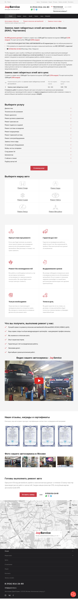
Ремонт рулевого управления (14, 118)
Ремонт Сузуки (22, 200)
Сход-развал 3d (10, 151)
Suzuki (30, 16)
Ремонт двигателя (10, 115)
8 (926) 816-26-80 (39, 7)
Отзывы (55, 2)
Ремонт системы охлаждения (14, 128)
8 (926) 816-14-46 (15, 49)
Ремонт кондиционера (12, 131)
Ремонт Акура (55, 188)
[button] (73, 594)
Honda (19, 16)
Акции (50, 2)
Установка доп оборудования (14, 145)
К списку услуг (39, 168)
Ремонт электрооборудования (14, 138)
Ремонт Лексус (22, 211)
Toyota (36, 16)
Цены (38, 2)
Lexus (41, 16)
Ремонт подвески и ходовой (14, 125)
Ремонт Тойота (55, 200)
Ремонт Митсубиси (55, 211)
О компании (44, 2)
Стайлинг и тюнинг (11, 158)
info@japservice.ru (10, 588)
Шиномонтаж (9, 155)
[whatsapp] (32, 9)
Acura (24, 16)
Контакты (70, 2)
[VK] (9, 595)
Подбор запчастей (11, 161)
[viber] (34, 9)
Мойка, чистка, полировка (13, 148)
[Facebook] (13, 595)
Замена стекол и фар (11, 141)
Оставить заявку (28, 494)
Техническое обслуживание (14, 111)
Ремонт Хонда (23, 188)
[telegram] (36, 9)
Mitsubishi (47, 16)
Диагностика (9, 108)
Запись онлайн (62, 2)
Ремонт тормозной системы (14, 135)
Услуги (10, 16)
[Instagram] (5, 595)
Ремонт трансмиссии (11, 121)
